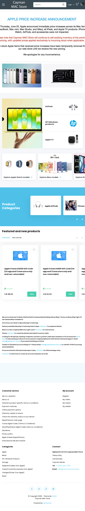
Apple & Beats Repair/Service (13, 437)
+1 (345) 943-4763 (63, 466)
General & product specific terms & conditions (20, 403)
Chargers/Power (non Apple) (13, 472)
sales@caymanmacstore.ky (68, 469)
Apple (4, 452)
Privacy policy (7, 434)
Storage (5, 462)
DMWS (54, 496)
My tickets (67, 403)
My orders (66, 399)
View (32, 294)
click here (10, 333)
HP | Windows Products (10, 459)
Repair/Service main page (12, 420)
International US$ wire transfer (13, 441)
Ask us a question (8, 396)
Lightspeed (47, 503)
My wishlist (67, 406)
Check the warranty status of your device (18, 417)
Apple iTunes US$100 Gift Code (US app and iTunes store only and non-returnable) (18, 271)
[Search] (63, 4)
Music (4, 476)
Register (66, 396)
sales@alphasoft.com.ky (11, 341)
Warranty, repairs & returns (12, 413)
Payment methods (9, 406)
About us (5, 399)
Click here (43, 326)
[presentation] (77, 219)
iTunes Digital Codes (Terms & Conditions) (18, 423)
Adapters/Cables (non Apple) (13, 466)
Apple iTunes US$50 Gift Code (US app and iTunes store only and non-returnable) (58, 271)
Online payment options (11, 410)
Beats (4, 455)
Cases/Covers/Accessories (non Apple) (17, 469)
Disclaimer (6, 430)
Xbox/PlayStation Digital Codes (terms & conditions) (22, 427)
